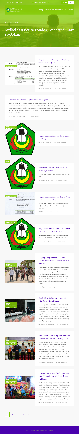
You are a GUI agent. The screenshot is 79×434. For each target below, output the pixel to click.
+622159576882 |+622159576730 (14, 2)
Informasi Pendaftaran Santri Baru (56, 10)
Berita (8, 126)
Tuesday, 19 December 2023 (18, 116)
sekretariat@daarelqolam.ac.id (42, 2)
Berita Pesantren (11, 66)
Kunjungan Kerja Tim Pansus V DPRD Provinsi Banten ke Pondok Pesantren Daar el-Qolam (54, 260)
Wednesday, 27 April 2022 (47, 212)
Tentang (40, 10)
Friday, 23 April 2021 (45, 287)
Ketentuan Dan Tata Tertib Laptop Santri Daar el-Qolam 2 (29, 100)
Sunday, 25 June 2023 (45, 142)
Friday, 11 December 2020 (47, 324)
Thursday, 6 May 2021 (45, 241)
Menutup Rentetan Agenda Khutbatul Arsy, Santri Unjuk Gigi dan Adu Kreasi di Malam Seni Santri (54, 376)
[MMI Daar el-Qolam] (14, 10)
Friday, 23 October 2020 (46, 362)
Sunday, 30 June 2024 (45, 88)
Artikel (70, 10)
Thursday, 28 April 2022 (46, 180)
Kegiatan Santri (11, 306)
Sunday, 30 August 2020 (46, 402)
